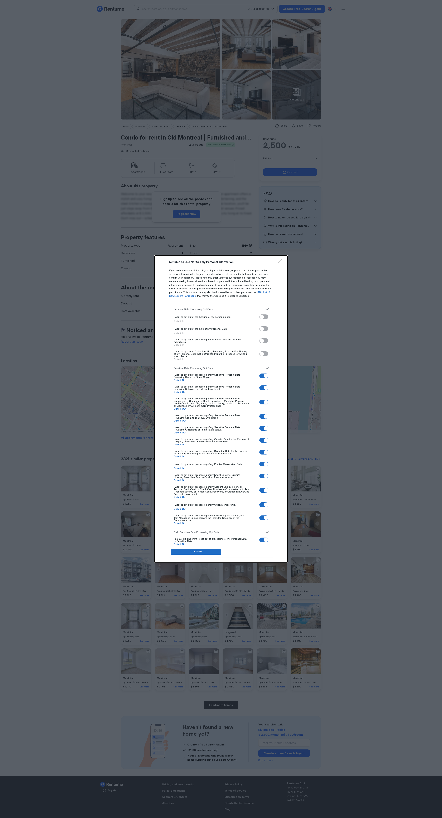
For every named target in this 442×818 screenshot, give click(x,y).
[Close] (280, 262)
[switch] (263, 316)
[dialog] (221, 409)
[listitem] (221, 309)
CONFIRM (196, 551)
